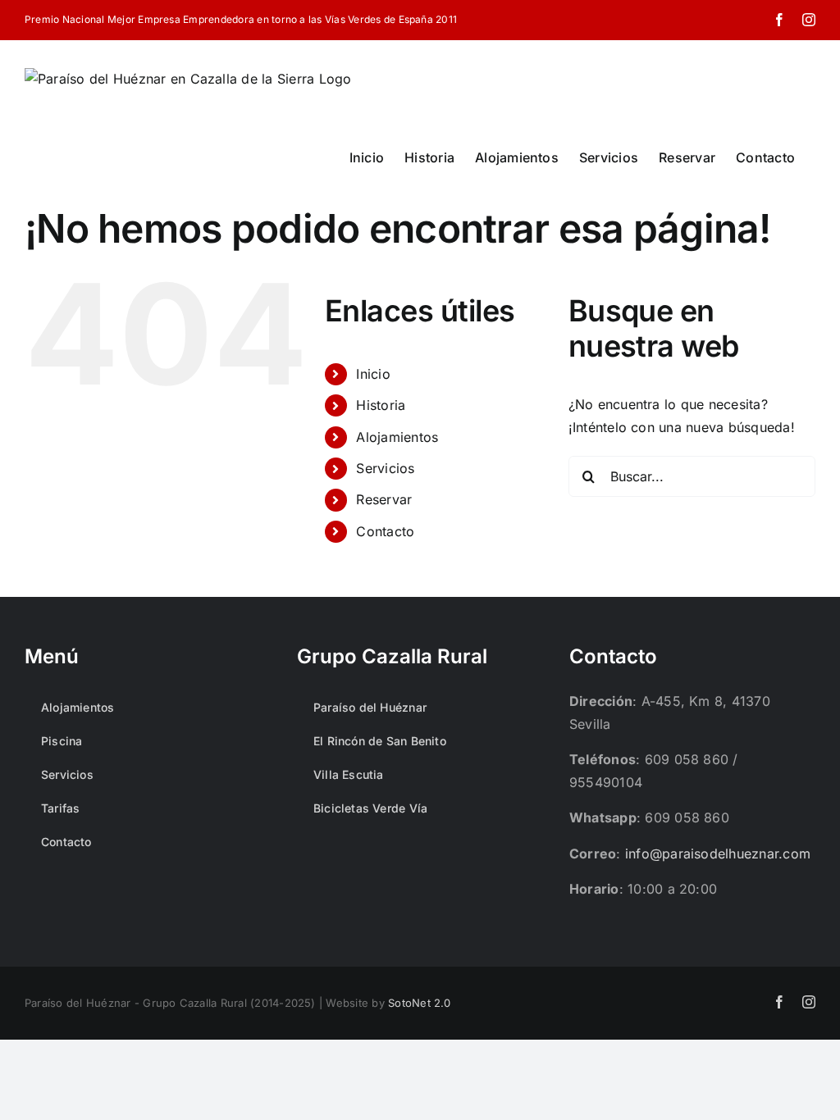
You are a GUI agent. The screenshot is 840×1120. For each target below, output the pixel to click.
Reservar (384, 499)
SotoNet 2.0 (419, 1002)
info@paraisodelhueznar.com (717, 853)
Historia (380, 405)
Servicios (385, 468)
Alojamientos (397, 437)
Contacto (385, 531)
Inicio (373, 374)
